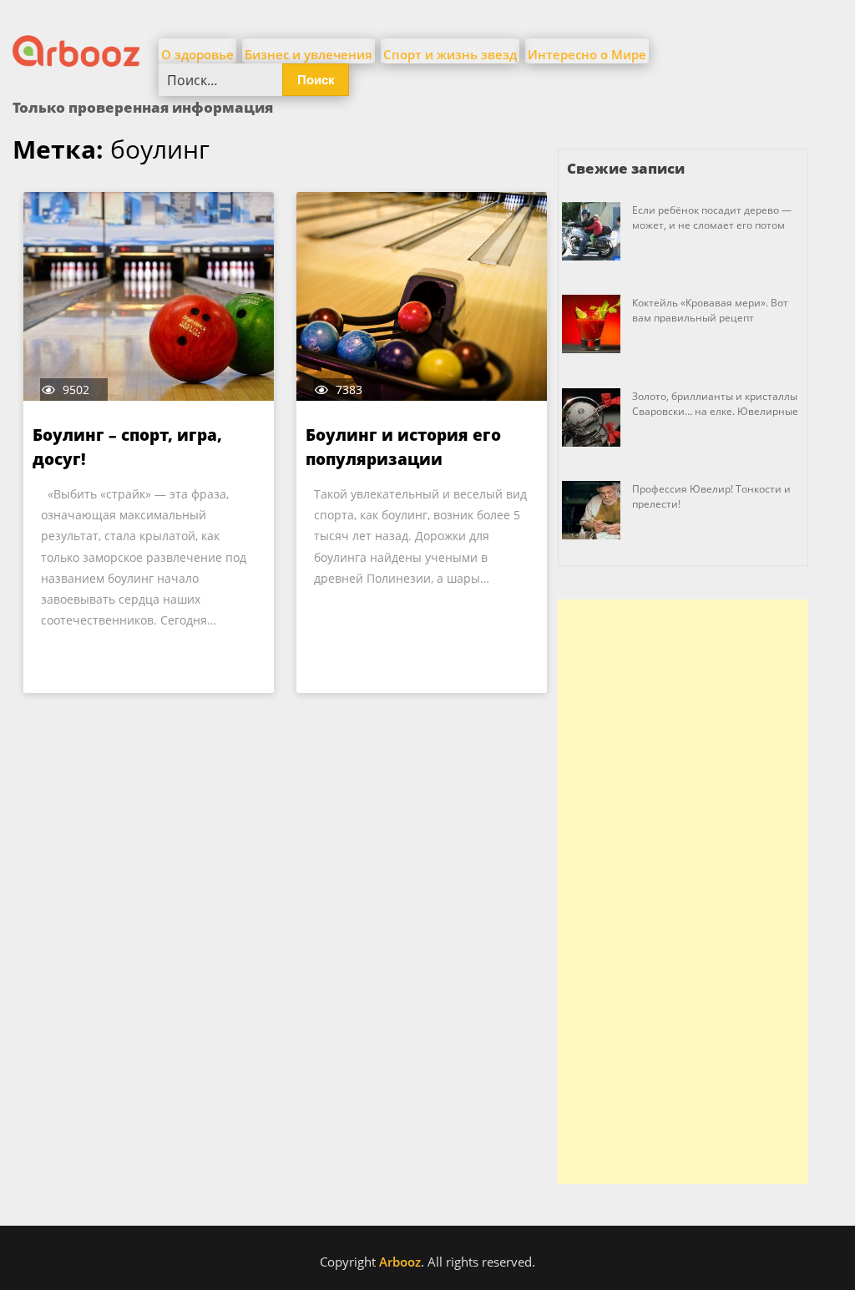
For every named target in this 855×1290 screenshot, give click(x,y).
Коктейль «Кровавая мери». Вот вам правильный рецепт (710, 310)
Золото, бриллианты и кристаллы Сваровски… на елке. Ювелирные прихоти (715, 411)
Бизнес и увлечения (308, 54)
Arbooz (400, 1261)
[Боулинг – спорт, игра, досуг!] (148, 296)
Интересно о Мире (587, 54)
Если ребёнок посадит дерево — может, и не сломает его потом (712, 217)
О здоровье (197, 54)
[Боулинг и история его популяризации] (421, 296)
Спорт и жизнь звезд (450, 54)
